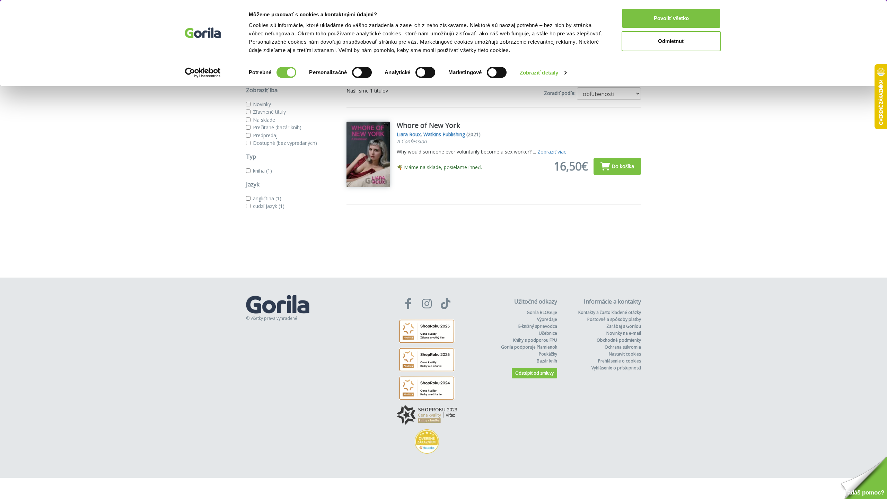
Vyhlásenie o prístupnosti (616, 368)
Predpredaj (265, 135)
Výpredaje (547, 319)
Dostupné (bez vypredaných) (285, 143)
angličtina (267, 198)
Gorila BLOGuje (542, 312)
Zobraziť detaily (539, 73)
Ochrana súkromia (623, 347)
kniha (262, 170)
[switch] (362, 72)
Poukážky (548, 354)
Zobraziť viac (551, 151)
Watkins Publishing (444, 134)
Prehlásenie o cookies (619, 361)
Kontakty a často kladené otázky (609, 312)
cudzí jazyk (268, 206)
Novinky (262, 104)
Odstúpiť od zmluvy (534, 373)
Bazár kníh (547, 361)
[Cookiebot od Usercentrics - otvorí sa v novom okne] (203, 73)
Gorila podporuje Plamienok (529, 347)
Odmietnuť (671, 41)
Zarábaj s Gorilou (623, 326)
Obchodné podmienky (619, 340)
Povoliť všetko (671, 18)
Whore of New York (428, 125)
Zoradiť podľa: (560, 93)
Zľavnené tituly (269, 111)
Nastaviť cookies (625, 354)
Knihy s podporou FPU (535, 340)
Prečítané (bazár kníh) (277, 127)
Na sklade (264, 119)
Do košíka (623, 166)
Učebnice (548, 333)
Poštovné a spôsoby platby (614, 319)
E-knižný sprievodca (537, 326)
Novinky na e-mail (623, 333)
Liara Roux (409, 134)
